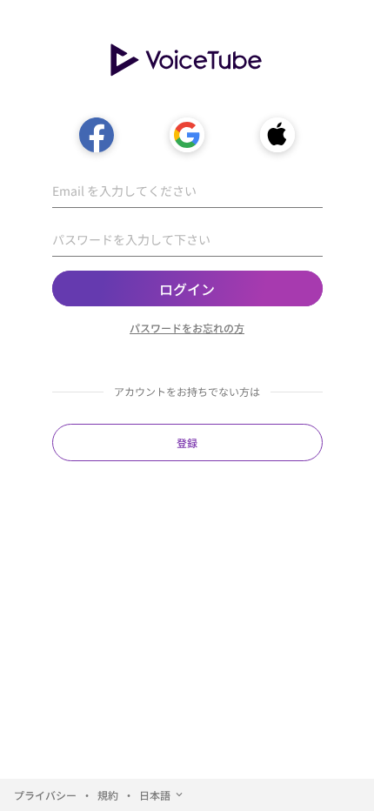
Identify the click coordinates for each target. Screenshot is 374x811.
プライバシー (45, 795)
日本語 (154, 795)
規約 (107, 795)
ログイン (187, 288)
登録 (187, 442)
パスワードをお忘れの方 (187, 327)
